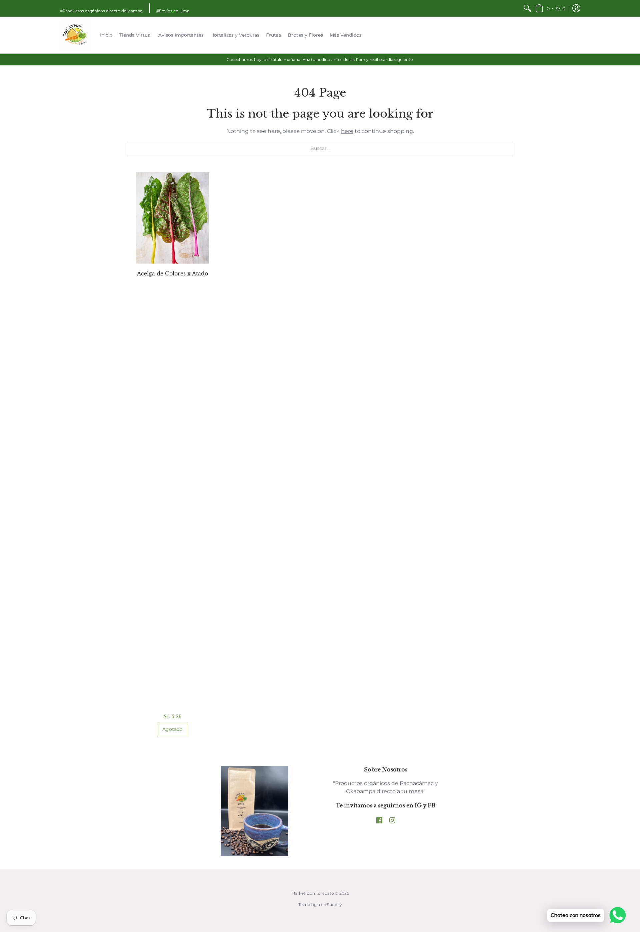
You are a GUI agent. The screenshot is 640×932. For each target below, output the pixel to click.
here (347, 131)
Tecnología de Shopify (320, 904)
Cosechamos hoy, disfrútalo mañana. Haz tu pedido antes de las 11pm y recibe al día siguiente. (320, 59)
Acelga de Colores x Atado (172, 273)
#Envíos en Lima (172, 10)
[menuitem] (527, 8)
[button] (550, 8)
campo (135, 10)
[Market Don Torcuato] (75, 35)
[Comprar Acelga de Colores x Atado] (172, 217)
